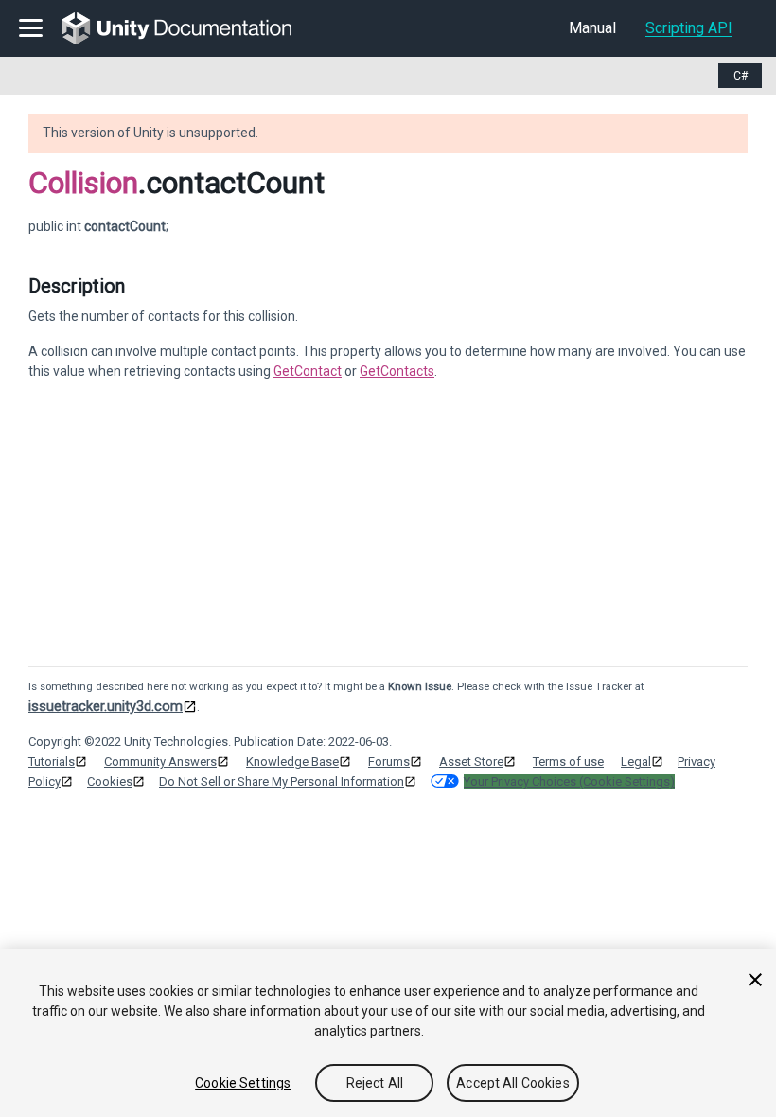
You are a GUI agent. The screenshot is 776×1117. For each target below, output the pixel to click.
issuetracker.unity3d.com (105, 706)
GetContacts (397, 371)
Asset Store (471, 761)
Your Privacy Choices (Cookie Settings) (569, 781)
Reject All (374, 1082)
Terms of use (568, 761)
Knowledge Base (292, 761)
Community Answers (160, 761)
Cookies (109, 781)
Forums (389, 761)
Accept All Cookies (513, 1082)
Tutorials (51, 761)
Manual (592, 28)
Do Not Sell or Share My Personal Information (281, 781)
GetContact (307, 371)
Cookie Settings (243, 1082)
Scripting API (688, 28)
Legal (636, 761)
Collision (83, 183)
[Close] (755, 980)
